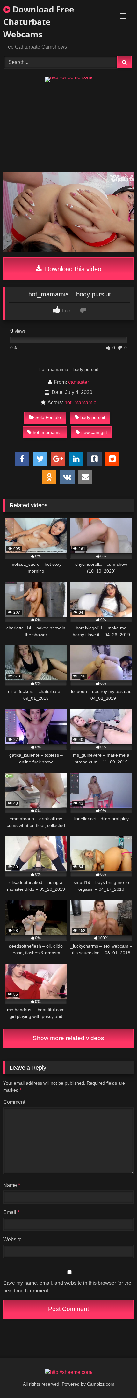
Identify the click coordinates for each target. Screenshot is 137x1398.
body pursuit (92, 417)
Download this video (72, 268)
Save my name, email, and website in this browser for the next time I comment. (67, 1286)
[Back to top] (117, 1379)
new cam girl (94, 432)
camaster (78, 382)
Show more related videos (68, 1038)
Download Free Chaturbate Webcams (38, 22)
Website (12, 1239)
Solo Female (48, 417)
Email (11, 1212)
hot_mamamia (80, 402)
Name (11, 1185)
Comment (14, 1102)
